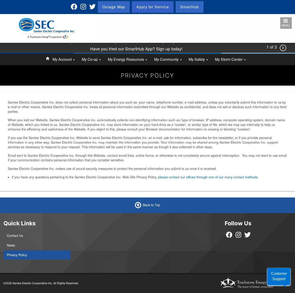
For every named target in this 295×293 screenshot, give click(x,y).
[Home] (47, 28)
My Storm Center (229, 59)
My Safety (197, 59)
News (11, 245)
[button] (278, 276)
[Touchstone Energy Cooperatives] (255, 283)
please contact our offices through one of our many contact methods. (208, 177)
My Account (63, 59)
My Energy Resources (126, 59)
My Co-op (90, 59)
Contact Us (15, 235)
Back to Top (151, 205)
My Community (167, 59)
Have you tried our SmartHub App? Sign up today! (136, 48)
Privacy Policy (17, 254)
